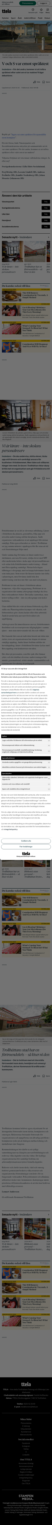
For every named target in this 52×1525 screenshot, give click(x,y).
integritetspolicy (11, 829)
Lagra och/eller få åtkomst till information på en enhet (22, 740)
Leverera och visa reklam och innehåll (16, 784)
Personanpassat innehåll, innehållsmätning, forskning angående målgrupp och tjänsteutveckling (22, 751)
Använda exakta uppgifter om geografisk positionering (22, 762)
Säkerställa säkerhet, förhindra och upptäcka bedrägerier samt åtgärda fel (25, 778)
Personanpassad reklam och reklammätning (18, 745)
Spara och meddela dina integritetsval (16, 789)
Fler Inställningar (26, 847)
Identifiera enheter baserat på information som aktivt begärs (24, 767)
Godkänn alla (26, 841)
